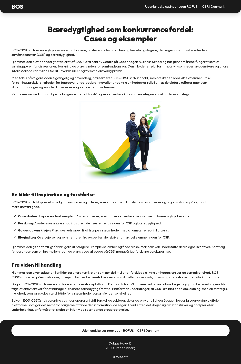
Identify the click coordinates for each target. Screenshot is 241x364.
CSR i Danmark (213, 6)
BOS (17, 6)
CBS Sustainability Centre (94, 62)
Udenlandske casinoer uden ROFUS (171, 6)
